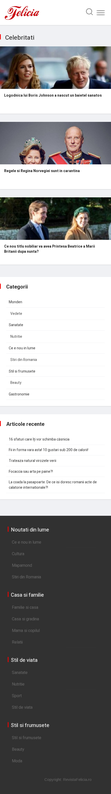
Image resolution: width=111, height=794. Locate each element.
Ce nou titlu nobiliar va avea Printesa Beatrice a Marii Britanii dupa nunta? (49, 249)
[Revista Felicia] (22, 19)
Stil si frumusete (22, 371)
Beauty (15, 382)
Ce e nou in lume (22, 348)
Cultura (18, 554)
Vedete (16, 313)
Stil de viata (22, 707)
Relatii (17, 642)
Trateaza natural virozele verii (32, 460)
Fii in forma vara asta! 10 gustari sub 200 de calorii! (48, 450)
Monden (15, 302)
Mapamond (22, 565)
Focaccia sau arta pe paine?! (31, 471)
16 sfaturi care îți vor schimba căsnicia (39, 439)
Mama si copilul (26, 631)
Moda (17, 761)
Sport (17, 696)
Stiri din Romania (23, 359)
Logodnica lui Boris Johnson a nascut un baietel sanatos (53, 95)
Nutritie (16, 336)
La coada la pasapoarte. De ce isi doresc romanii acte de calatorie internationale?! (53, 484)
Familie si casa (25, 607)
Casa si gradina (25, 619)
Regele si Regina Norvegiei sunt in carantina (42, 171)
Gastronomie (19, 394)
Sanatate (16, 325)
